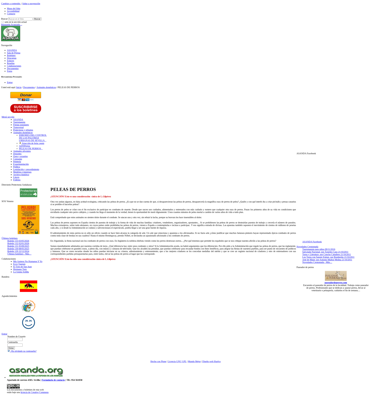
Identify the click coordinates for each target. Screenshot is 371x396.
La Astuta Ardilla (21, 272)
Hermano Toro (20, 269)
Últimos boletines (10, 238)
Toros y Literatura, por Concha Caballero (326, 254)
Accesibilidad (13, 11)
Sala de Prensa (13, 53)
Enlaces (10, 60)
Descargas (11, 58)
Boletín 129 (18, 251)
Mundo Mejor (194, 361)
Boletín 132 (18, 243)
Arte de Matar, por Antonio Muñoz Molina (327, 259)
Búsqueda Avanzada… (11, 24)
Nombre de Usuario (16, 336)
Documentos (13, 68)
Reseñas (10, 63)
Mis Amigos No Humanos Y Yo (27, 261)
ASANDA (12, 50)
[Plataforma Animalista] (28, 311)
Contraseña (12, 342)
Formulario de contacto (53, 380)
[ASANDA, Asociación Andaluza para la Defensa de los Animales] (36, 377)
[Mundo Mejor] (28, 329)
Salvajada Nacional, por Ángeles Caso (325, 252)
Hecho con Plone (158, 361)
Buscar (4, 19)
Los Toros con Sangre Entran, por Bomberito (328, 257)
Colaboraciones (14, 66)
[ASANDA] (10, 40)
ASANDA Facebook (312, 241)
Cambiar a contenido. (11, 3)
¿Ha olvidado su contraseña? (23, 351)
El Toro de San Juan (22, 266)
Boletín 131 (18, 246)
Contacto (11, 13)
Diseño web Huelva (211, 361)
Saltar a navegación (31, 3)
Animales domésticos (46, 87)
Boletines (11, 55)
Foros (9, 71)
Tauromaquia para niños (318, 249)
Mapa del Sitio (13, 8)
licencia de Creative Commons (35, 392)
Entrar (10, 82)
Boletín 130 (18, 248)
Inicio (18, 87)
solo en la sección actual (16, 22)
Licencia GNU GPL (177, 361)
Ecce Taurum (19, 264)
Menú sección (8, 117)
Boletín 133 (18, 241)
